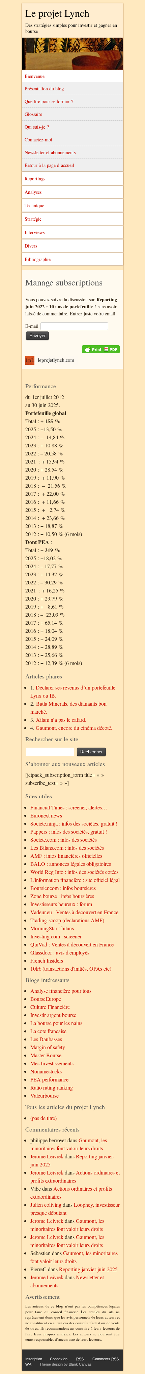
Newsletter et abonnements (50, 152)
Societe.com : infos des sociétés (63, 839)
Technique (34, 205)
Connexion (58, 1359)
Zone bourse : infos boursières (62, 895)
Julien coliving (45, 1204)
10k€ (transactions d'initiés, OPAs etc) (70, 968)
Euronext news (46, 815)
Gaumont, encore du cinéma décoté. (74, 727)
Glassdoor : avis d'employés (59, 952)
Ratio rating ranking (51, 1087)
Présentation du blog (44, 88)
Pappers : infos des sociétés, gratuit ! (68, 831)
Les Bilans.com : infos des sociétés (67, 847)
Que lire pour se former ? (49, 101)
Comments (105, 1359)
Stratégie (33, 219)
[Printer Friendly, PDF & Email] (101, 349)
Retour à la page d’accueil (49, 165)
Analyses (33, 192)
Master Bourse (45, 1055)
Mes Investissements (52, 1063)
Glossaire (33, 114)
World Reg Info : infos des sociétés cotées (74, 871)
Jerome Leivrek (46, 1156)
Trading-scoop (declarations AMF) (67, 920)
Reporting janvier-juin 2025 (88, 1269)
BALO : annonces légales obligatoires (70, 863)
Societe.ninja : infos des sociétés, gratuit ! (73, 823)
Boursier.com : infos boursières (63, 887)
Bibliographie (38, 259)
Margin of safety (47, 1047)
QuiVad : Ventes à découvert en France (72, 944)
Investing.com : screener (56, 936)
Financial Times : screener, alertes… (68, 807)
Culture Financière (50, 1006)
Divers (31, 245)
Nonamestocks (46, 1071)
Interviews (35, 232)
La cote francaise (48, 1030)
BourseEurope (45, 998)
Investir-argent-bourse (53, 1014)
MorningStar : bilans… (54, 928)
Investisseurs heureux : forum (61, 903)
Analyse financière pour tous (60, 990)
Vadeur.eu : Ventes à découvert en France (74, 912)
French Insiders (46, 960)
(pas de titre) (43, 1117)
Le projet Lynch (57, 12)
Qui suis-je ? (37, 127)
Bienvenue (35, 76)
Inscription (33, 1359)
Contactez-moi (38, 139)
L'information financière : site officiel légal (75, 879)
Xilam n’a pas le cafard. (61, 719)
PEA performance (49, 1079)
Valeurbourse (44, 1095)
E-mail (31, 326)
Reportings (35, 178)
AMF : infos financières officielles (66, 855)
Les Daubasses (46, 1039)
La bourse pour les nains (56, 1022)
